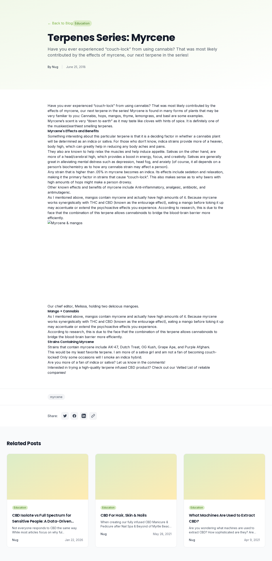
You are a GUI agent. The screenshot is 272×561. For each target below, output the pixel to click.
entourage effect (151, 202)
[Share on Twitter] (65, 416)
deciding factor (162, 136)
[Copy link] (93, 416)
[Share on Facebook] (74, 416)
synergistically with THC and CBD (85, 202)
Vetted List (184, 367)
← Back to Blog (60, 23)
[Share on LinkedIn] (84, 416)
